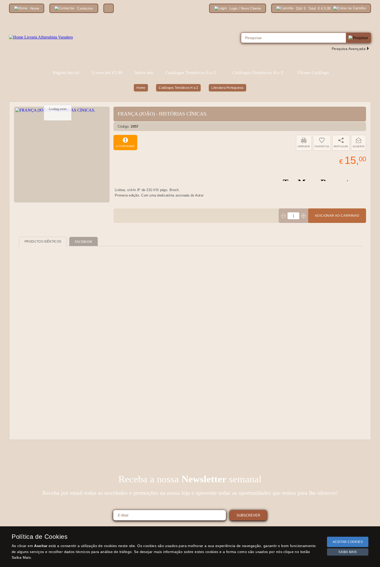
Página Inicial (66, 72)
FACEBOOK (83, 242)
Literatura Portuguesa (227, 88)
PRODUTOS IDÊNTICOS (43, 241)
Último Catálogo (313, 72)
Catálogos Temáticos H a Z (178, 88)
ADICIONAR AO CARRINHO (337, 215)
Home (140, 88)
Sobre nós (144, 72)
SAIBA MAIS (347, 552)
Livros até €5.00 (107, 72)
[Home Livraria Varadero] (41, 37)
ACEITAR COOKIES (348, 541)
